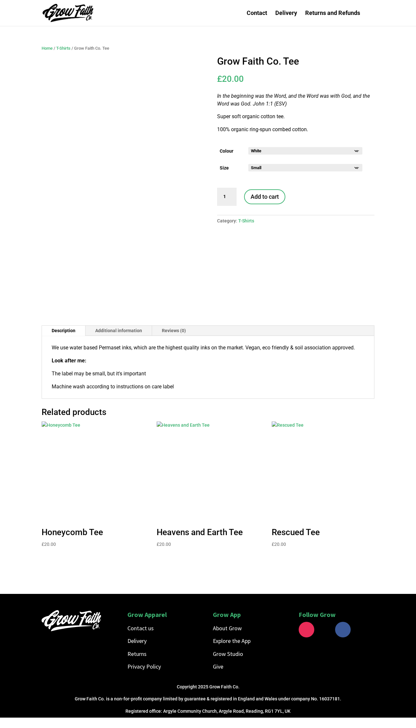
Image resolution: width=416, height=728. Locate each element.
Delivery (286, 13)
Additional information (118, 330)
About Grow (227, 628)
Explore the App (232, 641)
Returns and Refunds (332, 13)
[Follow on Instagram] (306, 629)
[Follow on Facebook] (343, 629)
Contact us (140, 628)
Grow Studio (228, 654)
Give (218, 666)
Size (224, 167)
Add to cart (265, 196)
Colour (226, 151)
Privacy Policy (144, 666)
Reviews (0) (174, 330)
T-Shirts (63, 48)
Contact (257, 13)
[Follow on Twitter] (324, 629)
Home (47, 48)
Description (63, 330)
